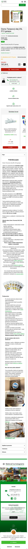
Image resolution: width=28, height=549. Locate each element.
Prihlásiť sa (13, 517)
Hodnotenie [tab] (4, 448)
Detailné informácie (5, 52)
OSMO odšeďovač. (18, 260)
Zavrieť (10, 73)
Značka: (4, 37)
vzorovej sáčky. (19, 274)
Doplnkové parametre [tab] (7, 445)
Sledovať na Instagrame (15, 464)
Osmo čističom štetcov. (19, 333)
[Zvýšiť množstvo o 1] (24, 64)
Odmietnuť (9, 546)
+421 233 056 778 (15, 494)
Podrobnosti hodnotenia (13, 35)
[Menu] (25, 1)
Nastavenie (17, 546)
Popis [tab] (3, 154)
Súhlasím (14, 542)
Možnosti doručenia (22, 57)
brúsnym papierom (18, 265)
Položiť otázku (14, 83)
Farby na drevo (12, 498)
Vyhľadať (22, 5)
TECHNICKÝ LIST (10, 438)
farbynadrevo (15, 498)
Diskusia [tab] (4, 452)
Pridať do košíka (15, 69)
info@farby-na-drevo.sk (15, 489)
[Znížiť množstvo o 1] (19, 64)
